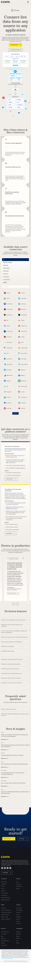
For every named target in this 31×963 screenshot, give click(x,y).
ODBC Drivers (4, 881)
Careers (18, 921)
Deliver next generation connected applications (14, 637)
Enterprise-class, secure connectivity (11, 683)
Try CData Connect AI (15, 49)
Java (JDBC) (3, 884)
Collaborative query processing (10, 669)
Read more (3, 739)
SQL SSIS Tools (19, 886)
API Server (3, 890)
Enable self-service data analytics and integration (12, 625)
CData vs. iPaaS (4, 917)
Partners (18, 919)
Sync (17, 881)
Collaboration (6, 268)
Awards (18, 914)
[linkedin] (2, 868)
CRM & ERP (6, 271)
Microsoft (18, 938)
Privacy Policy (14, 956)
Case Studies (4, 934)
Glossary (3, 943)
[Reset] (28, 286)
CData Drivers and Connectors (12, 448)
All (3, 259)
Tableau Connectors (5, 899)
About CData (19, 908)
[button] (13, 604)
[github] (8, 868)
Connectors (3, 908)
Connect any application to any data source (13, 620)
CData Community (5, 931)
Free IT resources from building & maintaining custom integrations (14, 631)
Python (2, 888)
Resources (3, 938)
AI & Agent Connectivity (6, 912)
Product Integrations (5, 910)
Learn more (9, 533)
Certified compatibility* (7, 646)
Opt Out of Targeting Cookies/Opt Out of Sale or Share (15, 961)
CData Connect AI (9, 493)
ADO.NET (3, 886)
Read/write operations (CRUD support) (12, 659)
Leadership (18, 917)
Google (17, 936)
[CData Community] (10, 868)
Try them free (14, 44)
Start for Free (7, 838)
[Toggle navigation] (27, 2)
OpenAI (17, 943)
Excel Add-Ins (4, 895)
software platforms (20, 468)
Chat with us (9, 479)
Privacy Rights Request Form (7, 958)
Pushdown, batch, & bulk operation (10, 664)
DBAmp (17, 888)
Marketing (5, 265)
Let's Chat (21, 838)
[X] (5, 868)
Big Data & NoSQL (7, 262)
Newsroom (18, 912)
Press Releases (19, 910)
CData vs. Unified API (5, 919)
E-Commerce (6, 279)
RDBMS (5, 282)
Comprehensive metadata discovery (11, 673)
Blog (2, 936)
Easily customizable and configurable (11, 642)
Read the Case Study (12, 593)
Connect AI (18, 884)
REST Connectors (5, 893)
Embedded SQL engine (7, 651)
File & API (5, 274)
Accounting (6, 276)
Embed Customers (5, 914)
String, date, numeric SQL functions (11, 678)
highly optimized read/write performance (15, 203)
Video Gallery (4, 945)
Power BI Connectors (5, 897)
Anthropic (18, 931)
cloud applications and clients (14, 507)
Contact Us (18, 923)
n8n (17, 940)
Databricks (18, 934)
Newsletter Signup (5, 940)
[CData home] (6, 2)
